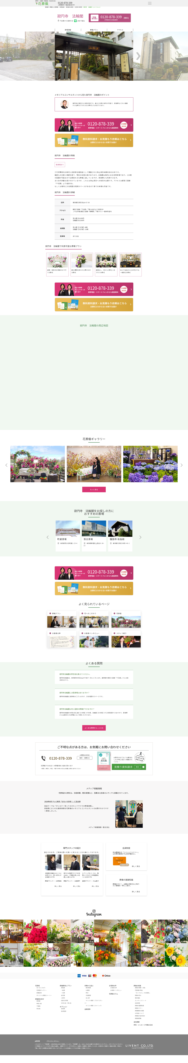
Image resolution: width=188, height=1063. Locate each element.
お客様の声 (112, 986)
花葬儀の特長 (139, 990)
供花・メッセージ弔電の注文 (143, 1025)
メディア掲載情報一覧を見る (99, 827)
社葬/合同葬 (64, 1000)
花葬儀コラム (113, 994)
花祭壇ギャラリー (42, 990)
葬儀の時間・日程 (140, 988)
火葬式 (63, 998)
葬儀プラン (94, 30)
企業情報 (37, 1041)
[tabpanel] (37, 464)
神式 (87, 993)
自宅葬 (63, 995)
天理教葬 (88, 995)
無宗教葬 (88, 988)
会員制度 (137, 1003)
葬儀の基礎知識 (139, 1006)
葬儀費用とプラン (66, 986)
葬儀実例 (39, 993)
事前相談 (137, 998)
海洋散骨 (63, 1011)
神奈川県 (39, 1003)
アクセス (120, 30)
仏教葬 (88, 990)
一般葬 (63, 990)
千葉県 (38, 1006)
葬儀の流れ (138, 995)
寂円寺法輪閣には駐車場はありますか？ (74, 692)
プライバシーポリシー (53, 1041)
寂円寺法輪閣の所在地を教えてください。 (75, 674)
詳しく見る (58, 886)
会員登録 (87, 1009)
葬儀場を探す (39, 999)
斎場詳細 (68, 30)
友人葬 (88, 998)
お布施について (139, 1013)
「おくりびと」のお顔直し (142, 993)
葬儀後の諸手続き (140, 1016)
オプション (63, 1007)
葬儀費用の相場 (139, 1011)
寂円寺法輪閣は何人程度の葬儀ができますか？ (77, 709)
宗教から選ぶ (89, 986)
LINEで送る (81, 21)
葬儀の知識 (137, 986)
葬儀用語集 (138, 1018)
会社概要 (137, 1022)
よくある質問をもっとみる (94, 728)
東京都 (38, 1001)
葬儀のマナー (139, 1008)
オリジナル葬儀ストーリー (44, 995)
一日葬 (63, 993)
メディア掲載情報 (94, 788)
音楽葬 (63, 1009)
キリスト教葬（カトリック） (94, 1006)
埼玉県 (38, 1009)
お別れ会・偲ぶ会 (66, 1003)
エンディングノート (140, 1000)
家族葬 (63, 988)
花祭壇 (37, 986)
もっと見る (94, 489)
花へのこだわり (41, 988)
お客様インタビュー (116, 990)
